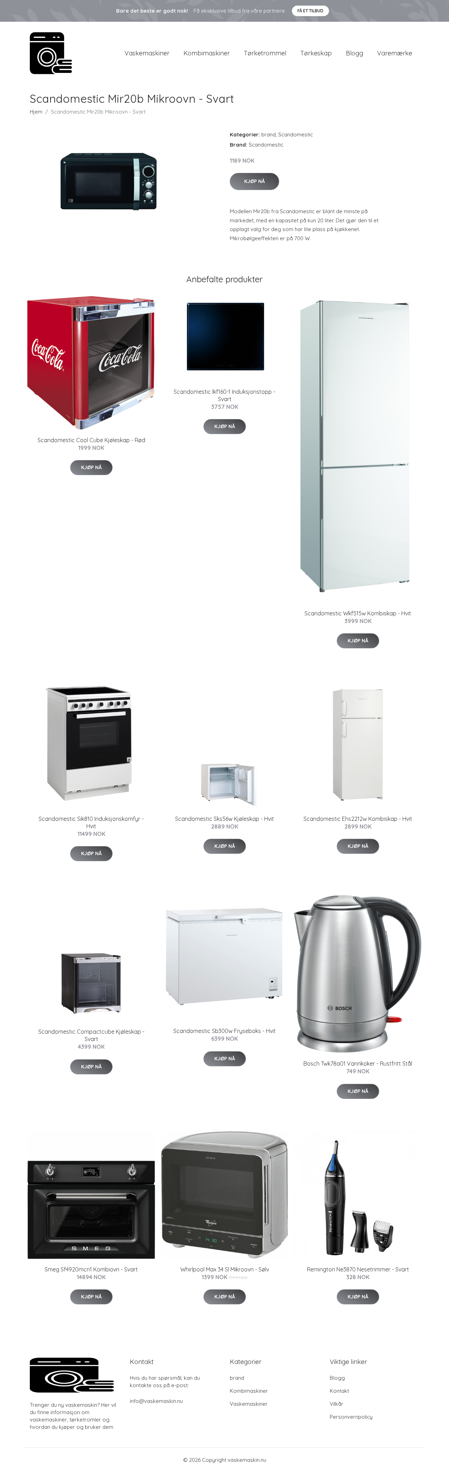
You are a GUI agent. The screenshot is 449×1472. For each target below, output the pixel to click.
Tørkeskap (316, 53)
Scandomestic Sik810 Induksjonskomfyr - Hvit (91, 822)
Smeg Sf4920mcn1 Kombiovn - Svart (91, 1269)
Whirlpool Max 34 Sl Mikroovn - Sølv (224, 1269)
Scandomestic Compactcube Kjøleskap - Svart (91, 1035)
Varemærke (394, 53)
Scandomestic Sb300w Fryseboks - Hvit (224, 1030)
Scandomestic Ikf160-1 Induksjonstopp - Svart (224, 395)
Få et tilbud (310, 10)
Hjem (36, 111)
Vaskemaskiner (147, 53)
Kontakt (339, 1390)
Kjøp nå (254, 181)
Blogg (354, 53)
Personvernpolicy (351, 1416)
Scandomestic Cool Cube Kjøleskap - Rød (91, 440)
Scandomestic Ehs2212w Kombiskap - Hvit (357, 818)
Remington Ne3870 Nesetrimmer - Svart (358, 1269)
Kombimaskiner (206, 53)
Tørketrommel (265, 53)
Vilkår (336, 1403)
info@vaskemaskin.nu (156, 1401)
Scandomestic (295, 134)
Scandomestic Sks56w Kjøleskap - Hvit (224, 818)
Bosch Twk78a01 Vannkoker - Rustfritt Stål (357, 1063)
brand (268, 134)
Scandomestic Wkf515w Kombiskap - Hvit (357, 613)
